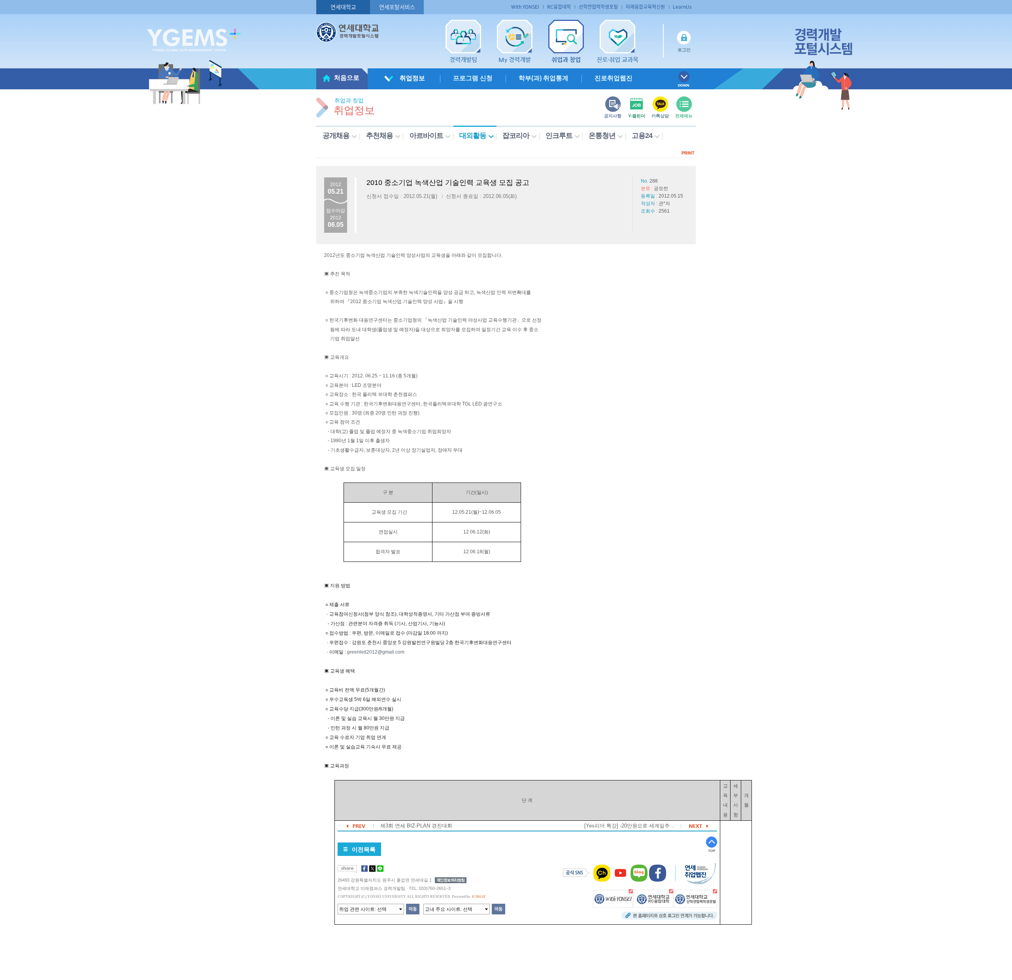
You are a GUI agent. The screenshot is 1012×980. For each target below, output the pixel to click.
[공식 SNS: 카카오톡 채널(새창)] (601, 873)
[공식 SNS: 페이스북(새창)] (657, 873)
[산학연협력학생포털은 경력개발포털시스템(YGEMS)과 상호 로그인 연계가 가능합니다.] (695, 898)
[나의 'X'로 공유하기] (372, 868)
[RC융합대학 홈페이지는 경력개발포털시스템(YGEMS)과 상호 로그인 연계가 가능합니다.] (653, 898)
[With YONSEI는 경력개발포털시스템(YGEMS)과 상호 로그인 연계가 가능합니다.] (613, 898)
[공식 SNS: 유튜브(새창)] (620, 873)
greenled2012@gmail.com (375, 652)
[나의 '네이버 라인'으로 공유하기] (380, 868)
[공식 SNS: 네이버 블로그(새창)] (639, 873)
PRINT (688, 153)
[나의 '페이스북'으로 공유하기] (364, 868)
